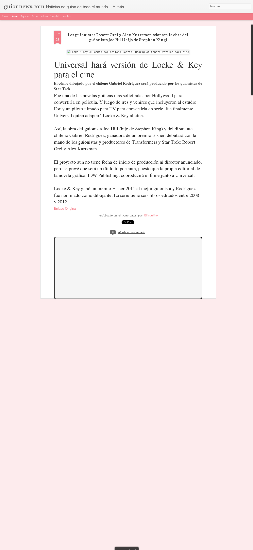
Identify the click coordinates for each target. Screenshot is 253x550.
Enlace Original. (65, 208)
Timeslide (66, 16)
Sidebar (44, 16)
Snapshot (54, 16)
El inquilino (151, 215)
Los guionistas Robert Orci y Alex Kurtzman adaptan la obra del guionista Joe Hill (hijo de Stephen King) (128, 37)
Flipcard (14, 16)
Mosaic (35, 16)
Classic (5, 16)
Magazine (25, 16)
